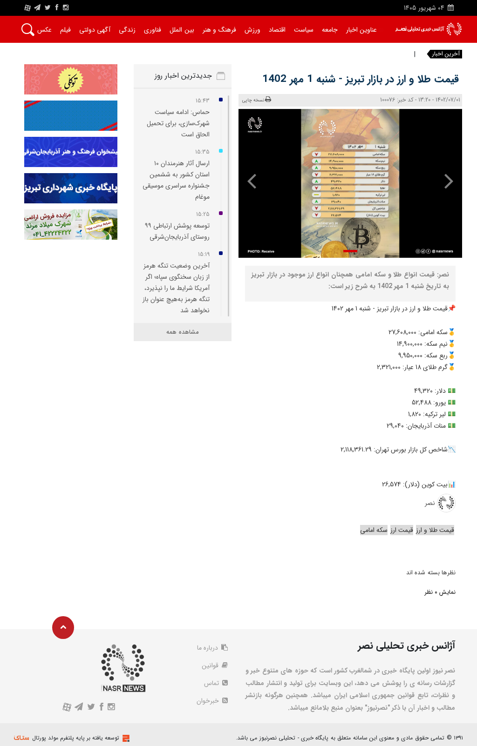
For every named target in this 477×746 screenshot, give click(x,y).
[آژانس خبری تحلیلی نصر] (428, 29)
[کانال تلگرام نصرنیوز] (37, 8)
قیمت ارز (401, 530)
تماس (212, 683)
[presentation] (444, 181)
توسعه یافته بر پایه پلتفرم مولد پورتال (75, 737)
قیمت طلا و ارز (435, 530)
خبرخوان (209, 701)
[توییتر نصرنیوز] (48, 8)
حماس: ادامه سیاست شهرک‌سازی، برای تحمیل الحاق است (178, 123)
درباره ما (208, 648)
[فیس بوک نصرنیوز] (57, 8)
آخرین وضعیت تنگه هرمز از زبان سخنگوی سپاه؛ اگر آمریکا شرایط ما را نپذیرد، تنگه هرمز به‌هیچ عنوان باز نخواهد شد (176, 288)
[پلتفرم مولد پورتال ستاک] (124, 738)
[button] (350, 251)
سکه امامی (374, 530)
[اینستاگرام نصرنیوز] (65, 8)
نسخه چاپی (253, 100)
